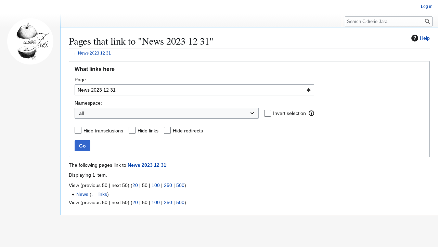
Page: (81, 79)
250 (168, 185)
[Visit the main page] (30, 41)
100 (156, 185)
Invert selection (289, 113)
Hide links (148, 130)
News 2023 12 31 (94, 53)
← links (99, 194)
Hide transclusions (103, 130)
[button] (311, 113)
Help (425, 38)
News (82, 194)
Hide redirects (188, 130)
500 (180, 185)
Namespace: (88, 103)
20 (135, 185)
